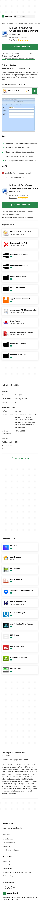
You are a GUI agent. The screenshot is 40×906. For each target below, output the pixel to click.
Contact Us (6, 846)
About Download (8, 839)
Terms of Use (7, 865)
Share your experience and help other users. (18, 59)
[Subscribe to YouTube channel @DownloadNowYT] (13, 887)
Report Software (22, 458)
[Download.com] (7, 16)
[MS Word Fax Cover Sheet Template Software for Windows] (5, 34)
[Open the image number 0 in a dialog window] (18, 115)
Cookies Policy (7, 868)
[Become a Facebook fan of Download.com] (4, 887)
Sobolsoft (7, 756)
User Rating (13, 40)
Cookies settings (8, 876)
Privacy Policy (7, 861)
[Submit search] (15, 16)
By (13, 38)
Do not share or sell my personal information (17, 872)
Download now (22, 47)
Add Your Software (9, 843)
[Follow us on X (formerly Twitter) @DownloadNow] (8, 887)
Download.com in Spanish (11, 850)
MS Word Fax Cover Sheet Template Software (23, 30)
